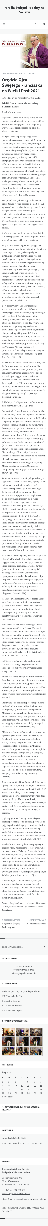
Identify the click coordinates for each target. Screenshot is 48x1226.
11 (22, 1085)
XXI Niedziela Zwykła (12, 996)
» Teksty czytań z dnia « (24, 969)
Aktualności (31, 74)
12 (28, 1085)
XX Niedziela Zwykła (12, 1005)
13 (35, 1085)
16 (9, 1089)
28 (41, 1093)
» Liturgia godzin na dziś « (24, 973)
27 (35, 1093)
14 (41, 1085)
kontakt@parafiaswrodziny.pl (16, 1193)
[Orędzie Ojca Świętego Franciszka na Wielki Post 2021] (4, 61)
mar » (10, 1096)
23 (9, 1093)
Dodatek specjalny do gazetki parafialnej (21, 991)
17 (16, 1089)
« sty (4, 1096)
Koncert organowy (11, 1001)
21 (41, 1089)
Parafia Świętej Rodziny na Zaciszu (24, 9)
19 (28, 1089)
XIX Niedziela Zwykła (12, 1010)
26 (28, 1093)
